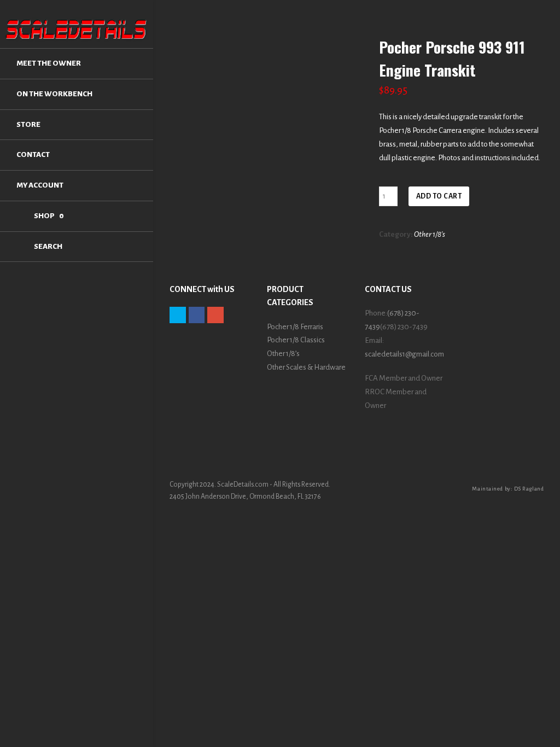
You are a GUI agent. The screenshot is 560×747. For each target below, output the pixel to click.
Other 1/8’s (283, 353)
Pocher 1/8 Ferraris (295, 327)
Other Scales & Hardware (306, 367)
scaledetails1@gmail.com (404, 354)
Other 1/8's (429, 234)
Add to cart (439, 196)
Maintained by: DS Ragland (508, 489)
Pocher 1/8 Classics (296, 340)
